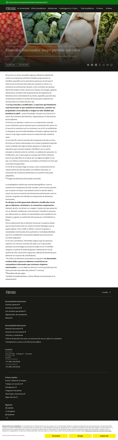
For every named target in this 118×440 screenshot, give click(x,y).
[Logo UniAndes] (11, 8)
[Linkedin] (96, 65)
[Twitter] (99, 65)
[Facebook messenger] (92, 65)
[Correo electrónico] (107, 65)
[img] (11, 8)
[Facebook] (88, 65)
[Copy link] (111, 65)
